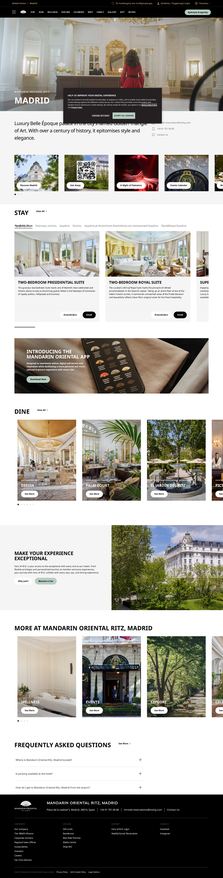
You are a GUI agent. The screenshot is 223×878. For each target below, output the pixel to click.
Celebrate (79, 12)
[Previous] (23, 172)
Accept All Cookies (123, 115)
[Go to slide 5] (62, 272)
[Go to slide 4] (59, 272)
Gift (122, 12)
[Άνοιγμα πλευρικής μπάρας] (14, 12)
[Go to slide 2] (18, 194)
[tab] (23, 225)
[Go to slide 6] (33, 504)
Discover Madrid (28, 185)
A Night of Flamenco (131, 185)
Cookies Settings (100, 115)
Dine (41, 12)
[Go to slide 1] (15, 194)
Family (100, 12)
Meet (90, 12)
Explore (65, 12)
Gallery (112, 12)
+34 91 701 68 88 (165, 128)
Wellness (52, 12)
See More (29, 493)
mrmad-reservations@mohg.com (174, 122)
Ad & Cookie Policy (149, 105)
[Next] (199, 172)
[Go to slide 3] (21, 194)
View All (40, 211)
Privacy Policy (76, 107)
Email (89, 314)
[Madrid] (23, 12)
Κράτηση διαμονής (198, 12)
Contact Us (162, 134)
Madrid (33, 3)
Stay (33, 12)
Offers (132, 12)
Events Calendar (178, 185)
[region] (112, 106)
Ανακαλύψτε (70, 314)
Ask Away (75, 185)
